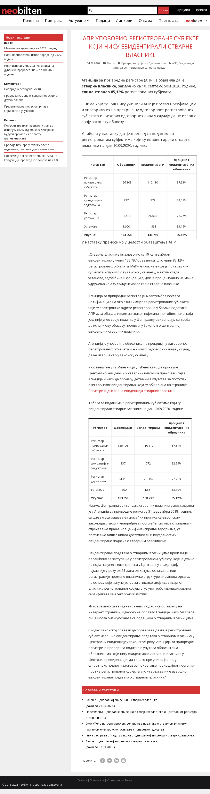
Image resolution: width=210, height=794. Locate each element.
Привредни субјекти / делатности (143, 63)
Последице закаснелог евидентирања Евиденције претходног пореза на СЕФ (31, 158)
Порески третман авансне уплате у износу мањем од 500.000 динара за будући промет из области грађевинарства (29, 131)
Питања (10, 120)
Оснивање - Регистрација (129, 67)
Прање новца (156, 67)
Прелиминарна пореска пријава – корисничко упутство (27, 108)
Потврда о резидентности (22, 89)
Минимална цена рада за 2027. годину (30, 48)
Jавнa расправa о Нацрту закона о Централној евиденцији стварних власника (140, 735)
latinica (201, 10)
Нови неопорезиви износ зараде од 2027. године (33, 57)
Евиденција (186, 63)
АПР (174, 63)
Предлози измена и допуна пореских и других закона (31, 98)
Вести (111, 63)
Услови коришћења (119, 780)
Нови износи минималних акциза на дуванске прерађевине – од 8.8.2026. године (29, 70)
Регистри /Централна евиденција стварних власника (131, 391)
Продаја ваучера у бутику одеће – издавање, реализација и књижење (29, 147)
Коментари (13, 84)
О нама (82, 780)
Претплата (97, 780)
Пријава (183, 10)
